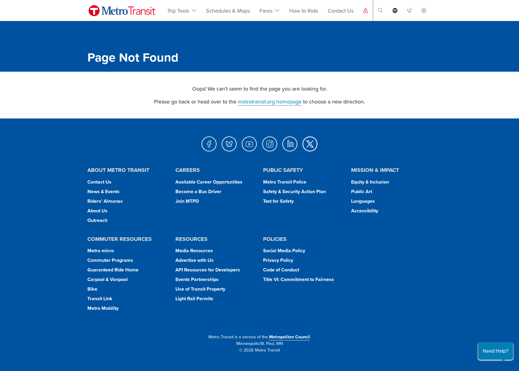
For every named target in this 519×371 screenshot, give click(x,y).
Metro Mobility (103, 308)
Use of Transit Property (200, 289)
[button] (380, 10)
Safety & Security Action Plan (294, 191)
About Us (97, 210)
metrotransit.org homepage (270, 101)
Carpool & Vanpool (107, 279)
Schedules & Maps (228, 10)
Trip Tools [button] (178, 10)
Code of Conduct (281, 269)
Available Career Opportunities (208, 181)
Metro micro (100, 250)
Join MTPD (187, 201)
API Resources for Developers (207, 269)
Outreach (97, 220)
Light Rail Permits (194, 298)
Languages (363, 201)
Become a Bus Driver (198, 191)
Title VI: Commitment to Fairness (298, 279)
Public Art (361, 191)
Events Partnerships (197, 279)
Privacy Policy (278, 260)
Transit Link (99, 298)
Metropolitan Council (289, 337)
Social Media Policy (284, 250)
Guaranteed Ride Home (112, 269)
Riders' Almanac (105, 201)
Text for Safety (278, 201)
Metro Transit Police (284, 181)
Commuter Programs (110, 260)
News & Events (103, 191)
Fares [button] (266, 10)
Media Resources (194, 250)
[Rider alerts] (365, 10)
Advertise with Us (194, 260)
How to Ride (303, 10)
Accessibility (364, 210)
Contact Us (341, 10)
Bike (92, 289)
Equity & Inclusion (370, 181)
